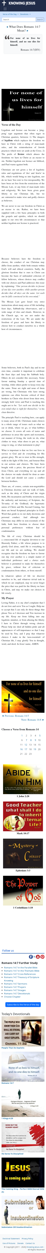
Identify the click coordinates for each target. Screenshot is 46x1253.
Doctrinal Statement (11, 1238)
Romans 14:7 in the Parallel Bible (20, 967)
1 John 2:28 (23, 796)
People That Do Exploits (13, 1047)
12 (26, 744)
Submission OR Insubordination (17, 1227)
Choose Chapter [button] (12, 996)
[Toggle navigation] (5, 8)
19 (34, 749)
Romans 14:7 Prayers (15, 987)
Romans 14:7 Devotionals (17, 993)
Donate (20, 1243)
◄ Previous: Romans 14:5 (15, 715)
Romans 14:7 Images (15, 990)
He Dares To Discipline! (12, 1153)
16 (21, 749)
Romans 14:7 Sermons (15, 983)
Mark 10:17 (23, 833)
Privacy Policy (27, 1238)
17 (26, 749)
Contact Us (30, 1243)
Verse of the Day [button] (10, 14)
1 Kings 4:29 (7, 1118)
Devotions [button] (24, 14)
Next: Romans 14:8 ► (32, 719)
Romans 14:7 (8, 1083)
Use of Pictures (9, 1243)
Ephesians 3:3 (23, 870)
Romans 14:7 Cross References (20, 974)
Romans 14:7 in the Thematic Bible (21, 970)
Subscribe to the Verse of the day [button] (23, 1004)
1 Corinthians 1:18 (23, 907)
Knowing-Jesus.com (35, 1247)
